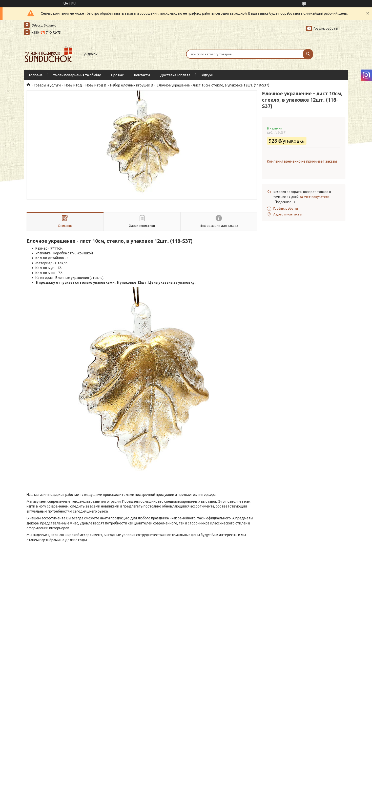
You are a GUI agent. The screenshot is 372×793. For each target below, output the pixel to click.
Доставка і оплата (175, 75)
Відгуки (207, 75)
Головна (36, 75)
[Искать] (308, 54)
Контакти (142, 75)
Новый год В (96, 85)
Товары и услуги (47, 85)
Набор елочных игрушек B (131, 85)
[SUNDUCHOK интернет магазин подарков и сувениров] (49, 53)
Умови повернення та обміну (77, 75)
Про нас (117, 75)
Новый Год (73, 85)
